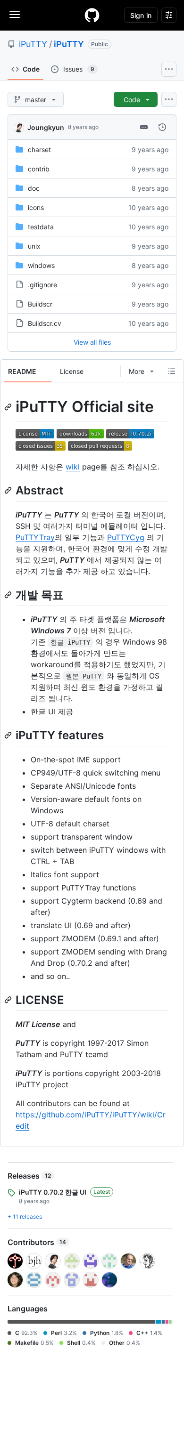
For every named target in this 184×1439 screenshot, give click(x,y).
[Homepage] (92, 15)
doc (34, 188)
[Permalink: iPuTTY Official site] (9, 406)
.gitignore (42, 285)
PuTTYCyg (125, 537)
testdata (41, 227)
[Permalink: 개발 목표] (9, 594)
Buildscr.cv (44, 323)
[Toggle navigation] (15, 15)
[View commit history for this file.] (162, 127)
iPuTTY (33, 44)
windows (41, 265)
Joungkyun (45, 127)
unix (34, 246)
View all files (92, 342)
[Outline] (172, 371)
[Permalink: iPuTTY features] (9, 735)
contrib (39, 169)
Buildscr (40, 304)
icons (36, 207)
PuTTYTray (35, 537)
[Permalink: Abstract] (9, 490)
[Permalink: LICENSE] (9, 999)
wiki (73, 466)
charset (39, 150)
